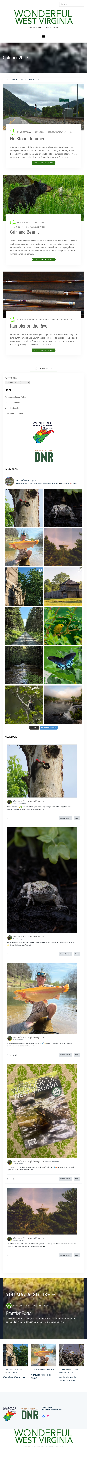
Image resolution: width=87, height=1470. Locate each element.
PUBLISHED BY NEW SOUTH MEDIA (52, 1409)
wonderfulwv (25, 132)
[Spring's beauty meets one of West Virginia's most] (24, 705)
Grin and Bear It (24, 232)
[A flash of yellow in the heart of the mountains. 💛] (63, 626)
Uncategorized (45, 1306)
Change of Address (12, 402)
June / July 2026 (47, 1370)
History (59, 132)
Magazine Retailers (12, 408)
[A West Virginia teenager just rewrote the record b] (24, 547)
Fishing (51, 319)
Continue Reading (43, 163)
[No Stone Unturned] (43, 107)
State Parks (12, 1372)
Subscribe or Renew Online (15, 397)
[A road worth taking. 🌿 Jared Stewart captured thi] (24, 626)
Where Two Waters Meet (14, 1377)
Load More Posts (43, 369)
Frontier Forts (18, 1313)
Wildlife (35, 227)
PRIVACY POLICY (47, 1407)
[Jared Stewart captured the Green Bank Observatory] (63, 547)
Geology (51, 132)
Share (77, 818)
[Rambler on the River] (43, 294)
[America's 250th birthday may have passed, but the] (63, 586)
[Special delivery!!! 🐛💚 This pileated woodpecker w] (24, 508)
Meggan (19, 1306)
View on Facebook (65, 818)
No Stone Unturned (27, 139)
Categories (11, 378)
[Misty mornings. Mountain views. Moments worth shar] (63, 705)
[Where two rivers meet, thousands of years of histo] (24, 586)
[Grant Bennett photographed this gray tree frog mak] (63, 508)
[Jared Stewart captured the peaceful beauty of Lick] (24, 665)
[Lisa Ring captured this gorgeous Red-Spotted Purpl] (63, 665)
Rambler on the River (29, 326)
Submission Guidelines (14, 413)
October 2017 (68, 132)
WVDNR (42, 227)
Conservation (68, 1370)
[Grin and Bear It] (43, 197)
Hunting (16, 227)
